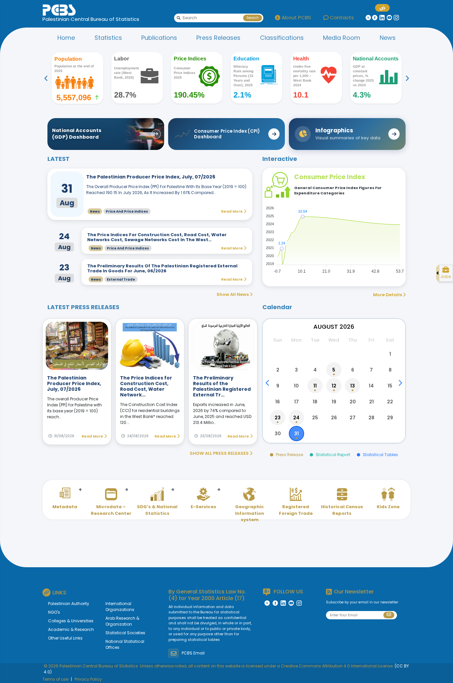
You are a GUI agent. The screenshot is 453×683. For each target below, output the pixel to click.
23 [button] (278, 417)
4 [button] (315, 370)
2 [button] (277, 370)
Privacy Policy (88, 679)
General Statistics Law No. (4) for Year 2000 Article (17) (207, 595)
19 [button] (334, 401)
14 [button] (371, 385)
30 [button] (278, 433)
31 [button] (296, 433)
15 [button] (390, 385)
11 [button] (315, 385)
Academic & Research (71, 629)
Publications (159, 38)
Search (252, 17)
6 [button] (352, 370)
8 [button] (390, 370)
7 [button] (371, 370)
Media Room (341, 38)
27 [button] (353, 417)
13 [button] (352, 385)
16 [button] (277, 401)
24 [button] (296, 417)
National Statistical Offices (124, 644)
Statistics (108, 38)
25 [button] (315, 417)
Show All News (233, 294)
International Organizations (119, 606)
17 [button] (296, 401)
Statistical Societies (125, 633)
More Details (388, 295)
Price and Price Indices (127, 211)
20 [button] (353, 401)
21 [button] (371, 401)
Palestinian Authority (68, 603)
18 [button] (315, 401)
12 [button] (334, 385)
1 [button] (390, 354)
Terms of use (55, 679)
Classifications (282, 38)
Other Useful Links (65, 638)
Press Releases (218, 38)
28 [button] (371, 417)
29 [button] (390, 417)
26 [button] (334, 417)
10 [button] (296, 385)
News (388, 38)
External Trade (121, 279)
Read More (93, 436)
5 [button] (333, 370)
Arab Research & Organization (122, 621)
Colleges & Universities (71, 621)
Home (66, 38)
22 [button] (390, 401)
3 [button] (296, 370)
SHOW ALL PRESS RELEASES (220, 453)
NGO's (54, 612)
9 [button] (277, 385)
